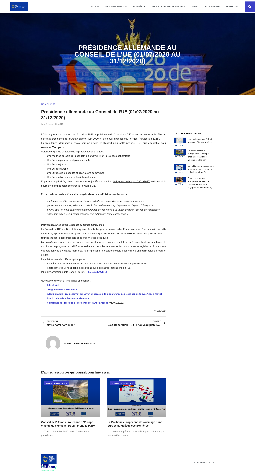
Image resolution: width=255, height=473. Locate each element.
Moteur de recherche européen (168, 7)
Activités (137, 7)
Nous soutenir (212, 7)
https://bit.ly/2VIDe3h (97, 272)
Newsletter (232, 7)
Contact (195, 7)
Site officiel (53, 285)
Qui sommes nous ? (114, 7)
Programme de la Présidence (63, 289)
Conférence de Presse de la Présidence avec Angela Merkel (77, 302)
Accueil (95, 7)
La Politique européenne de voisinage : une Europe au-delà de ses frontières (201, 169)
